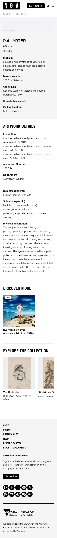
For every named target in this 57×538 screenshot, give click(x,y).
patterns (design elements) (18, 213)
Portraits (26, 195)
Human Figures (11, 195)
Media (6, 439)
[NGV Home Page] (11, 5)
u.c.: (5, 150)
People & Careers (12, 443)
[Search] (48, 6)
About (6, 425)
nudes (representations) (16, 209)
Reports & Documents (14, 448)
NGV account (22, 468)
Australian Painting (13, 179)
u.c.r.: (6, 158)
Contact (7, 430)
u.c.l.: (14, 142)
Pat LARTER (14, 40)
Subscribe (11, 476)
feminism (8, 205)
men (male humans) (26, 205)
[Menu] (52, 6)
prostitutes (40, 213)
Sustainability (11, 434)
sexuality (8, 217)
